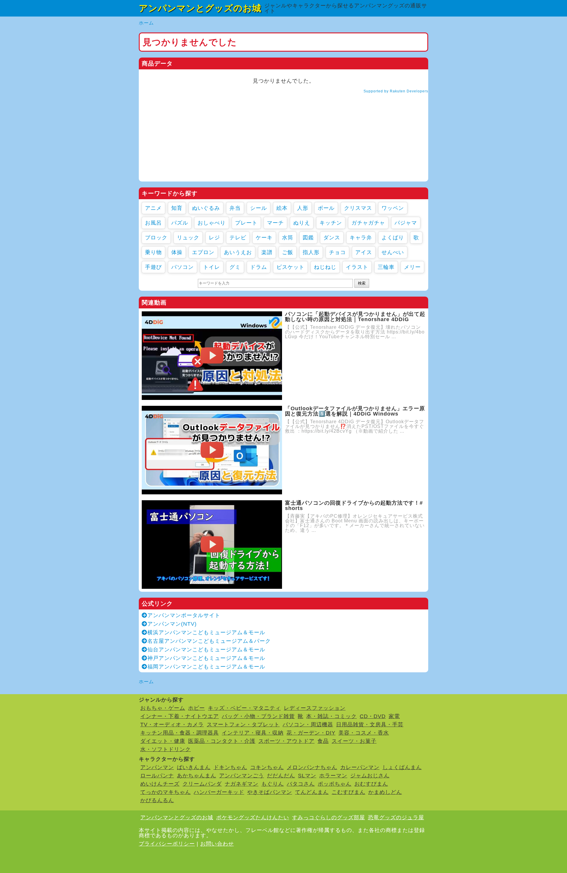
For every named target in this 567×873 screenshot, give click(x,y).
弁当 (235, 208)
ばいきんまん (194, 767)
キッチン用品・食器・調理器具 (179, 733)
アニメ (153, 208)
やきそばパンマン (269, 792)
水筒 (287, 238)
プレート (246, 223)
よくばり (393, 238)
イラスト (357, 267)
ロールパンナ (157, 776)
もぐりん (272, 784)
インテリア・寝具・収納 (253, 733)
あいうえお (238, 252)
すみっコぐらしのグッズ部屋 (328, 817)
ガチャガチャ (368, 223)
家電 (394, 716)
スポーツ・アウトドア (286, 741)
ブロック (156, 238)
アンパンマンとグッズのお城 (200, 8)
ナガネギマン (241, 784)
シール (258, 208)
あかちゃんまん (196, 776)
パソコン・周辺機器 (308, 725)
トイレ (211, 267)
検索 (362, 283)
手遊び (153, 267)
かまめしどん (385, 792)
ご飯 (287, 252)
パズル (179, 223)
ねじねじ (325, 267)
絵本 (282, 208)
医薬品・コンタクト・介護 (221, 741)
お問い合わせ (217, 844)
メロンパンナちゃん (312, 767)
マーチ (275, 223)
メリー (412, 267)
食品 (323, 741)
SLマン (307, 776)
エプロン (203, 252)
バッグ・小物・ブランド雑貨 (258, 716)
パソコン (182, 267)
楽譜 (267, 252)
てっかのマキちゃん (165, 792)
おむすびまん (371, 784)
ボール (326, 208)
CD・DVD (373, 716)
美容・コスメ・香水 (363, 733)
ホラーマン (333, 776)
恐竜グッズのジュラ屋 (396, 817)
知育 (177, 208)
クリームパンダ (202, 784)
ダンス (331, 238)
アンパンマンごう (241, 776)
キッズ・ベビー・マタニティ (244, 708)
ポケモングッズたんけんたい (252, 817)
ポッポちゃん (334, 784)
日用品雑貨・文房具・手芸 (369, 725)
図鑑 (308, 238)
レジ (214, 238)
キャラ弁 (361, 238)
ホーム (146, 22)
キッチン (331, 223)
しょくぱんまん (402, 767)
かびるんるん (157, 800)
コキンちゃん (267, 767)
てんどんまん (312, 792)
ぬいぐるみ (206, 208)
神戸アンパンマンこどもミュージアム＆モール (206, 658)
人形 (302, 208)
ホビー (196, 708)
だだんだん (281, 776)
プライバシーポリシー (167, 844)
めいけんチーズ (160, 784)
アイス (363, 252)
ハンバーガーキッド (219, 792)
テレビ (237, 238)
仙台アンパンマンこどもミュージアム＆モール (206, 650)
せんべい (393, 252)
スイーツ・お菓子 (354, 741)
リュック (188, 238)
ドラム (258, 267)
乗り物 (153, 252)
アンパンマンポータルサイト (183, 615)
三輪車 (386, 267)
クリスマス (358, 208)
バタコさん (301, 784)
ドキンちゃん (230, 767)
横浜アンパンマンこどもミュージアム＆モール (206, 632)
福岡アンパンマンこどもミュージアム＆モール (206, 667)
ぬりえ (301, 223)
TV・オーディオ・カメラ (172, 725)
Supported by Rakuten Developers (396, 91)
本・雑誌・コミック (331, 716)
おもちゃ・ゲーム (162, 708)
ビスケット (290, 267)
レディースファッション (315, 708)
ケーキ (264, 238)
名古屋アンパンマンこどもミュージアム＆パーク (209, 641)
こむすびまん (348, 792)
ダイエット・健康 (162, 741)
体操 (177, 252)
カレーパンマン (359, 767)
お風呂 (153, 223)
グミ (235, 267)
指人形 (311, 252)
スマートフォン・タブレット (243, 725)
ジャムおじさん (370, 776)
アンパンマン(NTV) (172, 624)
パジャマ (406, 223)
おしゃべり (212, 223)
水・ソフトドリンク (165, 749)
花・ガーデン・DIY (310, 733)
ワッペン (393, 208)
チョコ (337, 252)
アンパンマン (157, 767)
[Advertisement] (283, 140)
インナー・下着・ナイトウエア (179, 716)
